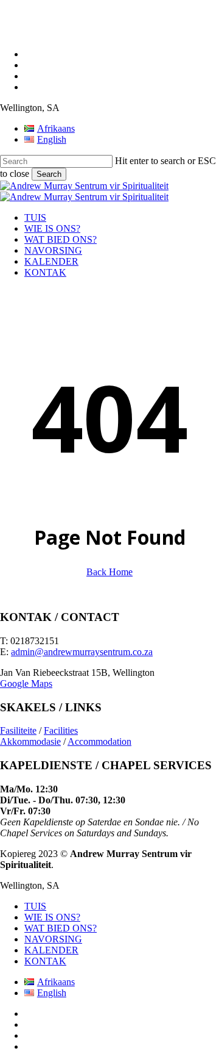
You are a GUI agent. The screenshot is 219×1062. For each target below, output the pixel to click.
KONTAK (45, 961)
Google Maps (26, 683)
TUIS (35, 906)
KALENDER (51, 950)
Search (48, 174)
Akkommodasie (30, 741)
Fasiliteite (18, 730)
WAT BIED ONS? (60, 928)
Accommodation (99, 741)
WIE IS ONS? (52, 917)
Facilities (61, 730)
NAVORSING (53, 939)
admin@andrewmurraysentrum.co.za (82, 652)
